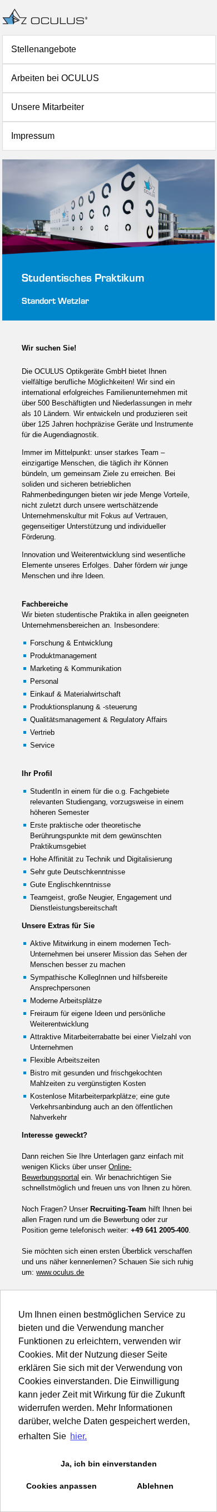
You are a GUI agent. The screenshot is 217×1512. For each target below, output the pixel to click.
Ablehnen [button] (155, 1485)
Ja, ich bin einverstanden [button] (109, 1463)
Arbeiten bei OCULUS (55, 78)
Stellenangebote (43, 49)
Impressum (33, 136)
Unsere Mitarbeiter (47, 107)
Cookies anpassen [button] (61, 1485)
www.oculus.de (60, 1272)
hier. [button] (78, 1436)
